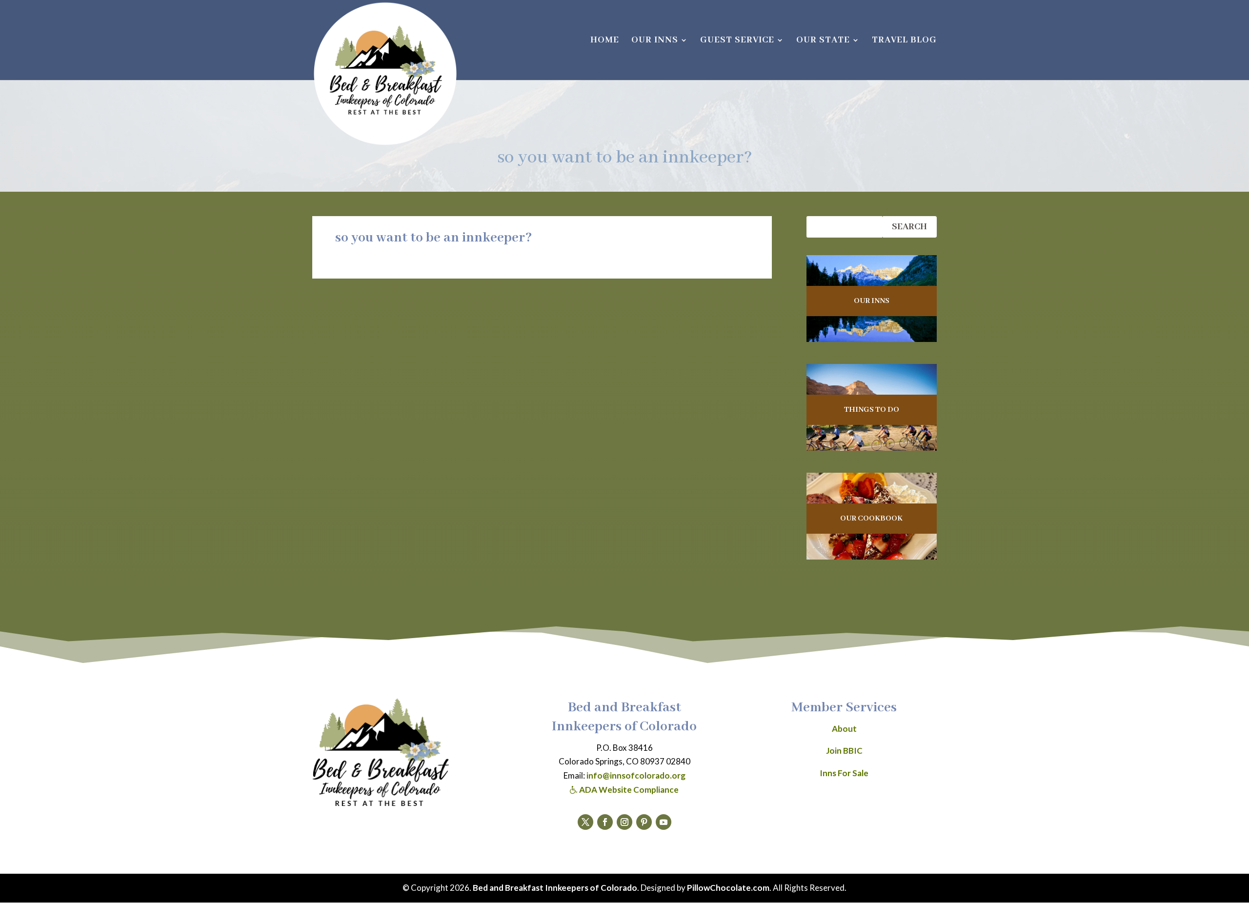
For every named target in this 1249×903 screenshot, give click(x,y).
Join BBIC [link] (844, 750)
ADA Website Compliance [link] (628, 789)
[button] (585, 822)
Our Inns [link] (654, 41)
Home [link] (604, 41)
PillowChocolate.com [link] (728, 888)
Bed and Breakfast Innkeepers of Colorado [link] (555, 888)
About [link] (844, 728)
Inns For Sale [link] (844, 773)
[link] (385, 74)
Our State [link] (823, 41)
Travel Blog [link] (904, 41)
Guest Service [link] (737, 41)
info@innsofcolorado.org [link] (635, 775)
